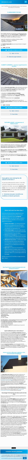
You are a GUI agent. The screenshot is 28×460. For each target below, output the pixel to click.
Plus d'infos (15, 114)
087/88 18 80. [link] (19, 425)
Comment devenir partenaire (14, 451)
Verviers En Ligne (6, 2)
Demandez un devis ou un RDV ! (15, 50)
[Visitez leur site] (14, 22)
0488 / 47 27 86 (15, 53)
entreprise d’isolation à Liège (6, 380)
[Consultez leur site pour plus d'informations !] (14, 134)
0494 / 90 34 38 (15, 166)
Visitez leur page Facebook (14, 56)
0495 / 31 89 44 (15, 111)
